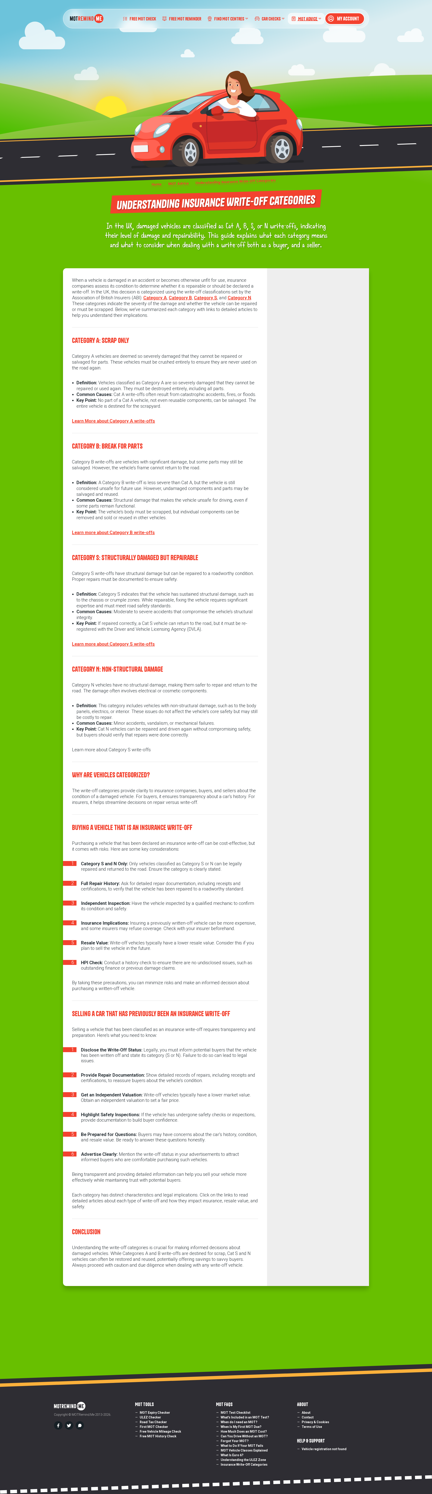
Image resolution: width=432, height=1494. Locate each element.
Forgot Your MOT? (235, 1441)
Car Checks (271, 18)
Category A (155, 297)
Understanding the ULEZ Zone (243, 1460)
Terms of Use (312, 1427)
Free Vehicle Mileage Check (160, 1431)
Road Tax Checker (153, 1422)
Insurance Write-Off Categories (244, 1464)
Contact (308, 1417)
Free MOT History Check (158, 1436)
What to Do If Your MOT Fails (242, 1445)
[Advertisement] (216, 1326)
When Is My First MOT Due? (241, 1427)
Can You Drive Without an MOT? (244, 1436)
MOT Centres (229, 18)
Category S (205, 297)
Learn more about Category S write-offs (113, 644)
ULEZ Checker (150, 1417)
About (306, 1412)
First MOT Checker (154, 1427)
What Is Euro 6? (232, 1455)
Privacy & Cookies (315, 1422)
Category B (180, 297)
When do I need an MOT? (239, 1422)
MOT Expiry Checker (155, 1412)
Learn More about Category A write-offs (113, 421)
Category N (239, 297)
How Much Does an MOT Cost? (244, 1431)
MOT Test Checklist (235, 1412)
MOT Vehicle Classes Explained (244, 1450)
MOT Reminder (185, 18)
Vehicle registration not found (324, 1449)
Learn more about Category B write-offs (113, 532)
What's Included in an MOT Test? (245, 1417)
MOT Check (143, 18)
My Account (347, 19)
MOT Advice (307, 18)
